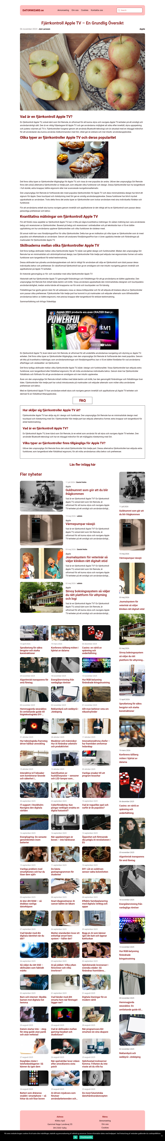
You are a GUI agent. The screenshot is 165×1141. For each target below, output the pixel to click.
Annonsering (63, 10)
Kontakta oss (97, 10)
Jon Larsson (44, 29)
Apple (142, 29)
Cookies (84, 10)
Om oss (75, 10)
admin (79, 516)
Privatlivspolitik (86, 1137)
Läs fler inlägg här (83, 464)
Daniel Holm (81, 482)
